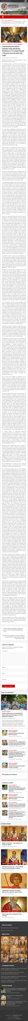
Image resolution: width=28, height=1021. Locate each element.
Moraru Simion (4, 972)
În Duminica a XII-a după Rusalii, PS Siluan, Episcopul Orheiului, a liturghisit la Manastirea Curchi (17, 743)
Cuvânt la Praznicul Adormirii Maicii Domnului (16, 734)
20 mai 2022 (4, 917)
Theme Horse (16, 1017)
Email (3, 673)
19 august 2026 (11, 759)
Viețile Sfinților (16, 839)
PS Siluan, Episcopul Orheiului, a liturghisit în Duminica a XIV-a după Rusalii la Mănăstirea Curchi (13, 630)
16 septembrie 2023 (6, 57)
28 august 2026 (5, 718)
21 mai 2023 (4, 870)
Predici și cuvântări (7, 44)
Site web (4, 679)
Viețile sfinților (6, 824)
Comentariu (5, 651)
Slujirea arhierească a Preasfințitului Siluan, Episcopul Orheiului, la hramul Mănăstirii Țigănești (12, 715)
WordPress (18, 1018)
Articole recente (8, 783)
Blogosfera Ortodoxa (5, 976)
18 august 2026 (11, 768)
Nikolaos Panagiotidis (6, 968)
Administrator (14, 57)
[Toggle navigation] (3, 17)
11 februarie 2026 (6, 846)
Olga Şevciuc (4, 980)
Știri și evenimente (7, 692)
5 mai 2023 (4, 893)
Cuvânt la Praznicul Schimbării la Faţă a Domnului (16, 766)
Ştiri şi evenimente (18, 44)
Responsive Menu (25, 1)
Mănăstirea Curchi (17, 1015)
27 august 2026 (11, 736)
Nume (3, 667)
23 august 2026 (11, 746)
